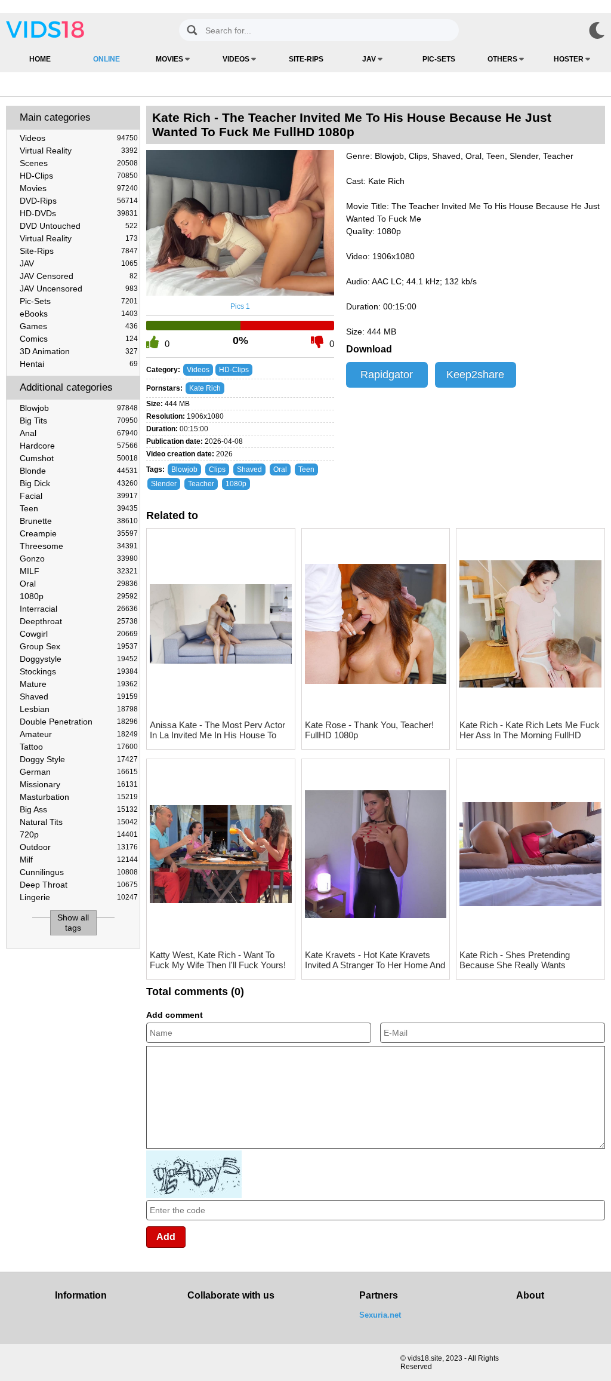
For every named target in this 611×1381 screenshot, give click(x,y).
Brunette (79, 521)
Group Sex (79, 646)
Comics (79, 338)
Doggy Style (79, 759)
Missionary (79, 784)
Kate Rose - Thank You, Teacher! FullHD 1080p (369, 730)
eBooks (79, 313)
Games (79, 326)
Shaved (79, 696)
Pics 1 (240, 306)
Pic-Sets (438, 59)
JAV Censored (79, 276)
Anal (79, 433)
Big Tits (79, 420)
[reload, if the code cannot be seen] (194, 1196)
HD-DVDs (79, 213)
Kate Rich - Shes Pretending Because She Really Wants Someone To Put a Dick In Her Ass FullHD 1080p (527, 960)
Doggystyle (79, 659)
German (79, 772)
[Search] (192, 30)
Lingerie (79, 897)
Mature (79, 684)
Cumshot (79, 458)
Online (106, 59)
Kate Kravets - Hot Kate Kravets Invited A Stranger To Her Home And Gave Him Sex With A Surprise (375, 960)
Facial (79, 496)
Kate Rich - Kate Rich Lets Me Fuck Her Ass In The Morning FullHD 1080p (529, 730)
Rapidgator (386, 374)
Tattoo (79, 746)
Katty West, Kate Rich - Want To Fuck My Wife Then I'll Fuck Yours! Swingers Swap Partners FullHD (218, 960)
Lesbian (79, 709)
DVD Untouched (79, 226)
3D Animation (79, 351)
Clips (217, 469)
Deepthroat (79, 621)
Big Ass (79, 809)
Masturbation (79, 797)
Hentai (79, 364)
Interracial (79, 608)
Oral (79, 583)
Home (40, 59)
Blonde (79, 470)
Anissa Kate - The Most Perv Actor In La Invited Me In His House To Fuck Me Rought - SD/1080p (217, 730)
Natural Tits (79, 822)
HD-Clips (79, 175)
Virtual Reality (79, 150)
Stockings (79, 671)
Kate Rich (205, 388)
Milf (79, 859)
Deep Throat (79, 884)
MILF (79, 571)
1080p (79, 596)
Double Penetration (79, 721)
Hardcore (79, 445)
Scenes (79, 163)
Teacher (201, 484)
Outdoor (79, 847)
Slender (164, 484)
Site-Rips (306, 59)
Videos (237, 59)
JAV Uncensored (79, 288)
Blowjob (79, 408)
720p (79, 834)
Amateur (79, 734)
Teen (79, 508)
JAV (370, 59)
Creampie (79, 533)
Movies (170, 59)
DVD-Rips (79, 200)
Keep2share (475, 374)
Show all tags (73, 922)
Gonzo (79, 558)
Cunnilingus (79, 872)
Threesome (79, 546)
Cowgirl (79, 634)
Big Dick (79, 483)
